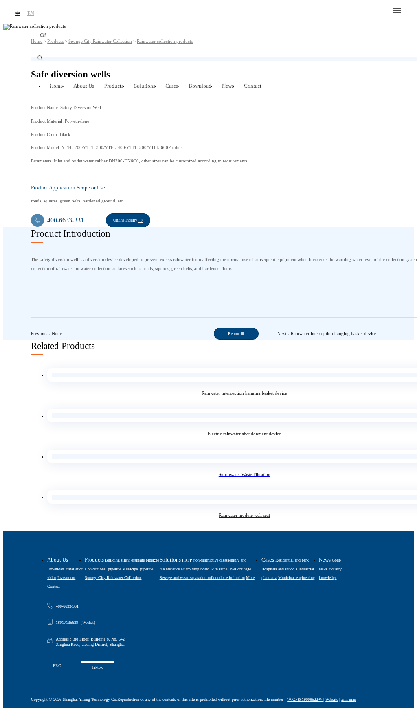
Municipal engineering (296, 577)
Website (331, 699)
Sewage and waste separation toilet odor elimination (202, 577)
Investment (66, 577)
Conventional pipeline (103, 569)
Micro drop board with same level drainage (216, 569)
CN (42, 34)
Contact (252, 85)
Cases (171, 85)
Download (199, 85)
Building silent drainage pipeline (132, 560)
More (250, 577)
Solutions (144, 85)
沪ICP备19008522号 (305, 699)
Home (55, 85)
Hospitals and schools (279, 569)
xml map (348, 699)
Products (113, 85)
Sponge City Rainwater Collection (113, 577)
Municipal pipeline (137, 569)
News (227, 85)
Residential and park (292, 560)
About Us (83, 85)
